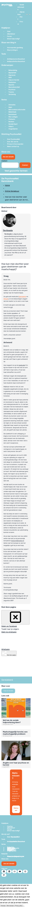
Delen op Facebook (9, 626)
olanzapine (22, 296)
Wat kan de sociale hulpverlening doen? (12, 721)
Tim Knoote (8, 230)
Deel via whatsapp (8, 632)
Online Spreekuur (12, 191)
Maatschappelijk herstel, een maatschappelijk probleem (15, 733)
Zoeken (4, 161)
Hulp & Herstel (8, 691)
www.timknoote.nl (18, 541)
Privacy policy (18, 905)
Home (7, 185)
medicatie (21, 365)
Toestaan (3, 905)
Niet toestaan (10, 905)
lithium (6, 299)
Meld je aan (16, 809)
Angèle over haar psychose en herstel (16, 764)
